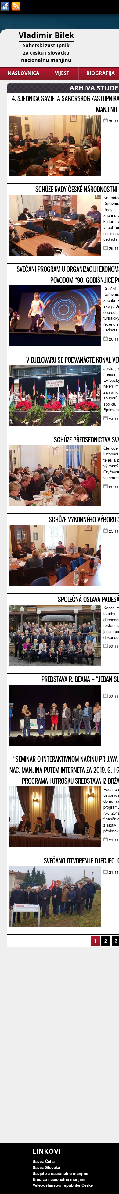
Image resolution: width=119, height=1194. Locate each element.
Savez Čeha (44, 1161)
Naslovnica (23, 73)
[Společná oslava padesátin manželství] (55, 664)
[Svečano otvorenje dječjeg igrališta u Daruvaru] (55, 925)
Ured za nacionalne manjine (59, 1179)
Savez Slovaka (46, 1167)
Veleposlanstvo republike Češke (63, 1185)
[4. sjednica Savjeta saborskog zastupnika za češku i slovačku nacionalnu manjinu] (55, 174)
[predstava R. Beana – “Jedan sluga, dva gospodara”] (55, 744)
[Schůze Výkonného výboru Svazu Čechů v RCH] (55, 584)
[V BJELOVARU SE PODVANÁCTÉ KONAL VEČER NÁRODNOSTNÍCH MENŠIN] (55, 424)
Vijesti (63, 73)
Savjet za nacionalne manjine (60, 1173)
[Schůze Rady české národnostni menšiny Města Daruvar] (55, 254)
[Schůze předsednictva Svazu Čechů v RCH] (55, 504)
